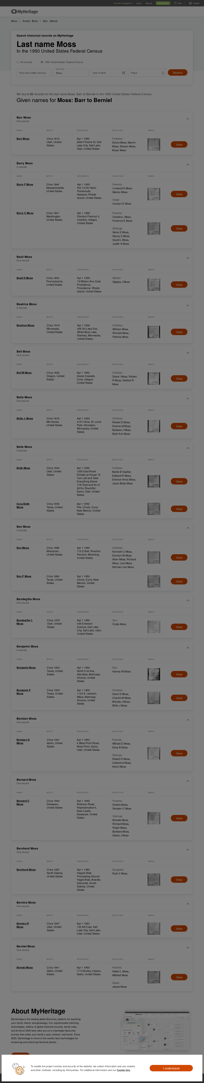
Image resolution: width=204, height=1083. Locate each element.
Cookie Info (123, 1070)
